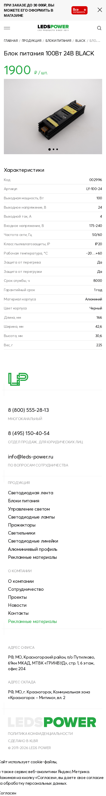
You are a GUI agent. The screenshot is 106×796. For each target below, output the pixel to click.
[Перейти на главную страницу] (53, 28)
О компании (20, 571)
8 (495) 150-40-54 (29, 433)
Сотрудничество (26, 589)
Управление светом (29, 509)
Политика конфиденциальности (40, 733)
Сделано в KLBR (23, 740)
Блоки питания (58, 41)
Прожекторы (22, 525)
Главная (10, 41)
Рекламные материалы (32, 557)
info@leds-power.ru (30, 456)
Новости (17, 605)
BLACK (80, 41)
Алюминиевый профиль (32, 549)
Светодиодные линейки (33, 541)
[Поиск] (99, 28)
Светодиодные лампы (31, 517)
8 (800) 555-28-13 (28, 410)
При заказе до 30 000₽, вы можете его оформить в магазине (29, 10)
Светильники (21, 533)
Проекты (17, 597)
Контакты (18, 613)
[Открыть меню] (7, 28)
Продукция (31, 41)
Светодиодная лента (30, 493)
